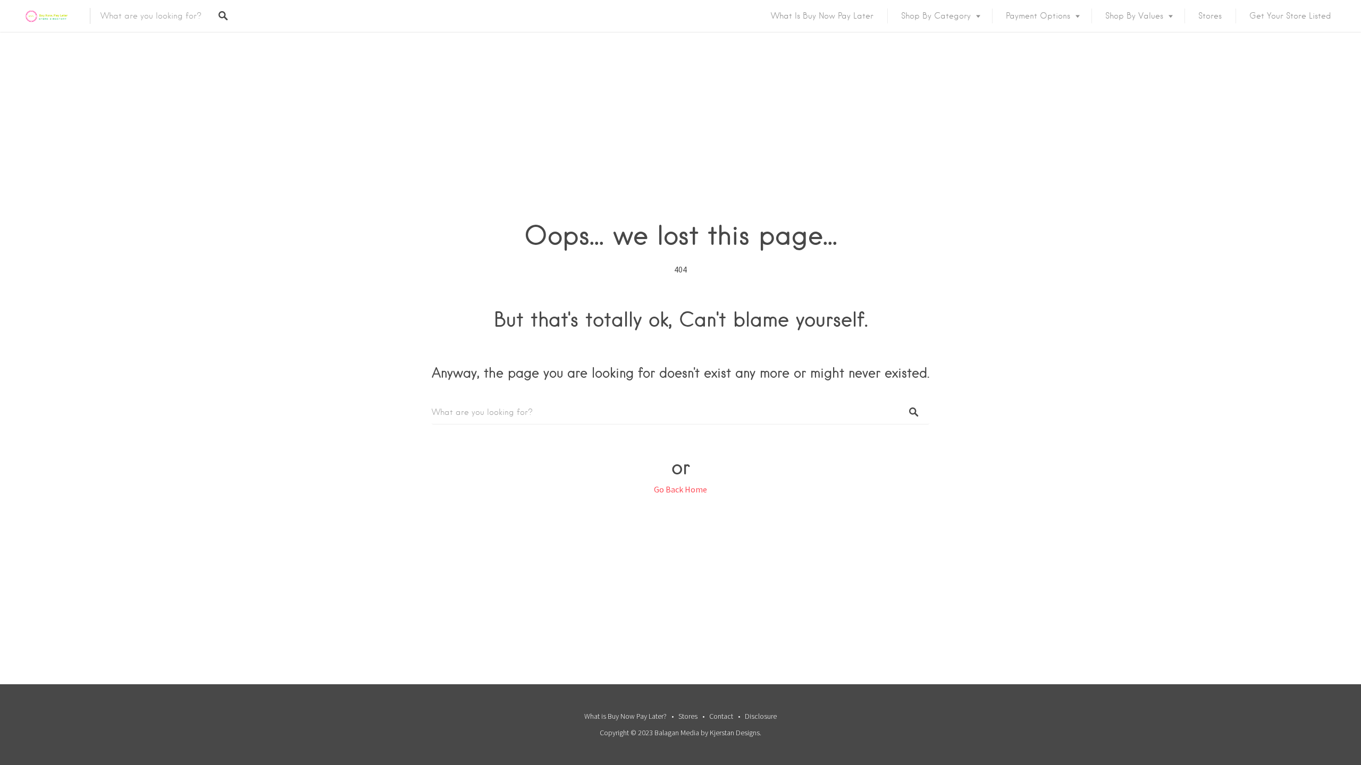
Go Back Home (680, 489)
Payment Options (1038, 16)
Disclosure (761, 716)
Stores (1210, 16)
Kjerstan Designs (735, 732)
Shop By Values (1134, 16)
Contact (721, 716)
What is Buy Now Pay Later (822, 16)
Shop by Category (936, 16)
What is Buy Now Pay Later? (625, 716)
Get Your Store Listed (1290, 16)
